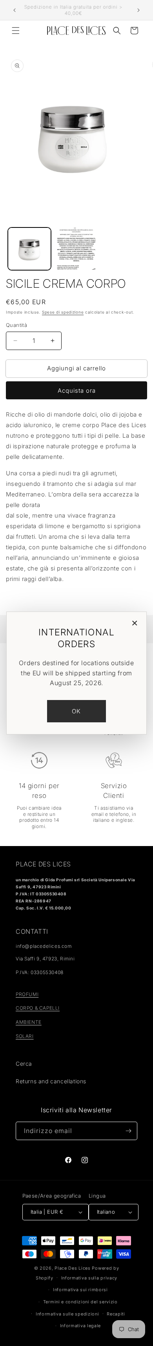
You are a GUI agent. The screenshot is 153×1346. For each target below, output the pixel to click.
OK (76, 711)
